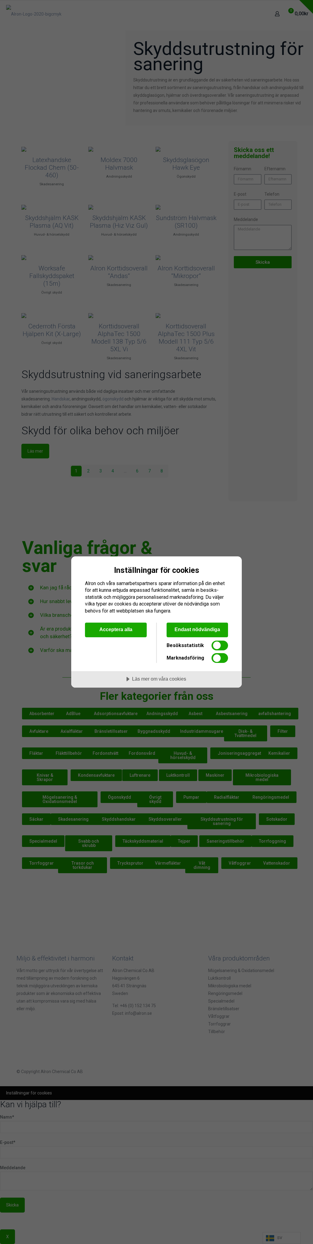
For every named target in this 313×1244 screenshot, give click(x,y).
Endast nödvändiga (197, 629)
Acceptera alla (115, 629)
